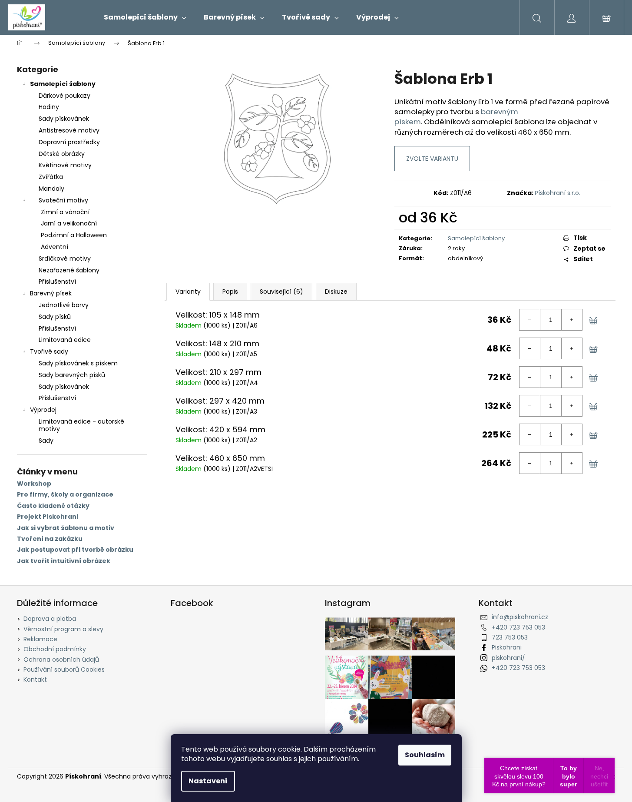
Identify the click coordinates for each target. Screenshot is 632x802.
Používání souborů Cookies (64, 669)
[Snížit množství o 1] (529, 319)
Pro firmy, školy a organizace (65, 494)
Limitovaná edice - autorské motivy (81, 425)
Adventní (54, 246)
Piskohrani (507, 647)
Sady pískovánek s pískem (78, 363)
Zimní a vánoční (65, 212)
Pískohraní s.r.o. (557, 193)
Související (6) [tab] (281, 291)
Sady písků (55, 316)
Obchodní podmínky (54, 649)
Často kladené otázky (53, 506)
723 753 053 (510, 637)
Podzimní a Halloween (74, 235)
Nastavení (208, 781)
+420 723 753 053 (518, 627)
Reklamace (40, 639)
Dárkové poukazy (64, 95)
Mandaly (51, 188)
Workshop (34, 484)
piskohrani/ (508, 657)
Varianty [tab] (188, 291)
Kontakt (35, 679)
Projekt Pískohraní (48, 517)
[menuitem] (145, 17)
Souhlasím (425, 755)
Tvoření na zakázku (50, 539)
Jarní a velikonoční (69, 223)
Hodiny (49, 107)
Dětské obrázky (62, 153)
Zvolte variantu (432, 158)
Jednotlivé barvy (64, 305)
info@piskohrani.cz (520, 617)
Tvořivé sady (49, 351)
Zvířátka (51, 176)
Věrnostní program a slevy (63, 629)
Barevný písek (51, 293)
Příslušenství (57, 281)
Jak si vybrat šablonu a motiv (65, 528)
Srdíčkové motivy (65, 258)
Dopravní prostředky (69, 142)
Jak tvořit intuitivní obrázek (63, 561)
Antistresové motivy (69, 130)
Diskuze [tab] (336, 291)
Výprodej (43, 409)
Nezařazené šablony (69, 270)
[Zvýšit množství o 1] (571, 319)
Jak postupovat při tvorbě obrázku (75, 550)
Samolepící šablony (63, 84)
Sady (46, 440)
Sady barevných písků (72, 375)
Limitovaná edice (65, 339)
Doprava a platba (49, 618)
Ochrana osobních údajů (61, 659)
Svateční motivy (63, 200)
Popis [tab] (230, 291)
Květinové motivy (65, 165)
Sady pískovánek (64, 118)
